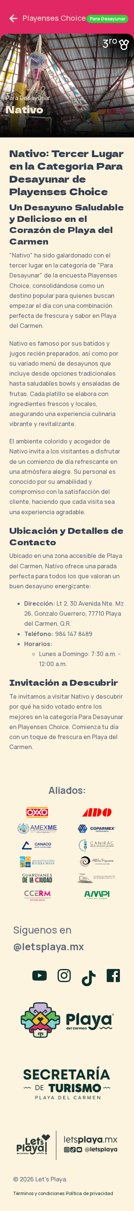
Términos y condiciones (38, 1193)
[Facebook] (113, 976)
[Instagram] (64, 976)
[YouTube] (39, 976)
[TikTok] (90, 976)
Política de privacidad (89, 1193)
